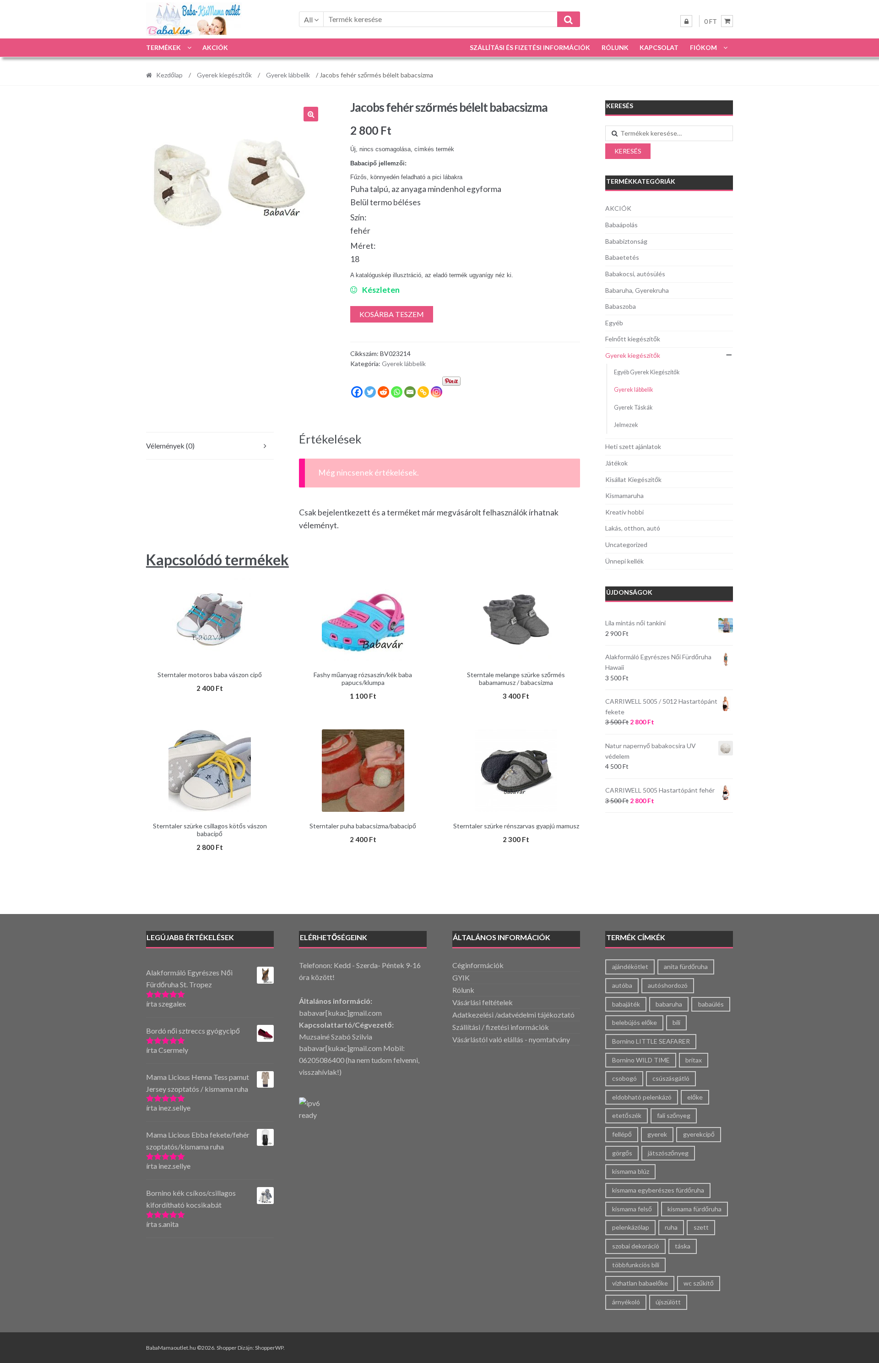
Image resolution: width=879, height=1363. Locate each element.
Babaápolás (621, 225)
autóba (622, 985)
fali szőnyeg (673, 1115)
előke (695, 1097)
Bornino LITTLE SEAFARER (651, 1041)
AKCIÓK (215, 47)
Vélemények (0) (170, 445)
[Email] (410, 392)
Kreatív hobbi (624, 512)
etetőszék (626, 1115)
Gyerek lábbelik (288, 75)
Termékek (163, 47)
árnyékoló (626, 1302)
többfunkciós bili (635, 1265)
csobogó (624, 1078)
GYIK (461, 977)
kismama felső (632, 1209)
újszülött (668, 1302)
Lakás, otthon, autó (632, 528)
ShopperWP (269, 1347)
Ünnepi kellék (624, 561)
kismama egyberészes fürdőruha (658, 1190)
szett (701, 1227)
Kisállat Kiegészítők (633, 479)
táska (682, 1246)
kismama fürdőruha (694, 1209)
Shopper (227, 1347)
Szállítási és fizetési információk (530, 47)
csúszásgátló (670, 1078)
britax (693, 1060)
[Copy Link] (423, 392)
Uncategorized (626, 544)
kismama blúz (630, 1171)
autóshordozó (668, 985)
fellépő (622, 1134)
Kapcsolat (659, 47)
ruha (671, 1227)
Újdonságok (629, 592)
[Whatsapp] (396, 392)
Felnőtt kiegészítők (632, 339)
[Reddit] (383, 392)
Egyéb (614, 323)
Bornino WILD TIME (641, 1060)
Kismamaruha (624, 495)
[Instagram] (436, 392)
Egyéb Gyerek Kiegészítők (647, 372)
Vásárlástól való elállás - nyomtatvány (511, 1039)
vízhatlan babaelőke (640, 1283)
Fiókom (703, 47)
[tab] (210, 446)
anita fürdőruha (686, 966)
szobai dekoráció (635, 1246)
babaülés (711, 1004)
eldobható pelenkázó (642, 1097)
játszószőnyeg (668, 1153)
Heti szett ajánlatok (633, 446)
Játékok (616, 463)
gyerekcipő (699, 1134)
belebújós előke (634, 1022)
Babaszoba (620, 306)
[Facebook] (357, 392)
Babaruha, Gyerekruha (637, 290)
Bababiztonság (626, 241)
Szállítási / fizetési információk (500, 1027)
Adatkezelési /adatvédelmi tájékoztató (513, 1014)
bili (676, 1022)
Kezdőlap (169, 75)
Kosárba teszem (391, 314)
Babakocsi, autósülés (635, 274)
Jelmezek (626, 424)
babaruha (669, 1004)
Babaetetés (622, 257)
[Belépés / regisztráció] (686, 21)
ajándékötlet (630, 966)
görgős (622, 1153)
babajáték (626, 1004)
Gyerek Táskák (633, 407)
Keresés (627, 151)
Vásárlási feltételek (482, 1002)
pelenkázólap (630, 1227)
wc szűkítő (699, 1283)
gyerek (657, 1134)
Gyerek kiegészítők (224, 75)
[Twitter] (370, 392)
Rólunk (615, 47)
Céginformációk (478, 965)
